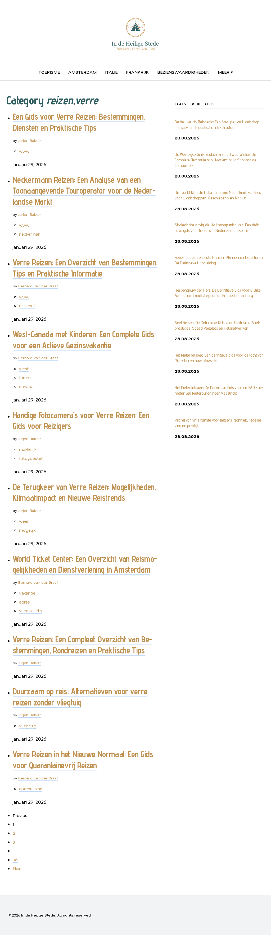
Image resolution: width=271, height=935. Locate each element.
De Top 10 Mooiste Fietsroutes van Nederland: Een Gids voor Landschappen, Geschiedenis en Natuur (218, 195)
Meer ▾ (225, 72)
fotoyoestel (31, 458)
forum (25, 377)
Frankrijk (137, 72)
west (24, 368)
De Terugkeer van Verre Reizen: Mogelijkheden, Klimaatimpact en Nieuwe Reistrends (84, 492)
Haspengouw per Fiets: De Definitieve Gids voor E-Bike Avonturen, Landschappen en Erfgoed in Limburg (218, 293)
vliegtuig (27, 725)
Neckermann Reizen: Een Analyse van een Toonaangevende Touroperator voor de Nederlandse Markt (84, 191)
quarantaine (30, 788)
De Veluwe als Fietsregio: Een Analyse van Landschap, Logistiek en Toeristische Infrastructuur (217, 124)
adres (24, 602)
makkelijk (27, 449)
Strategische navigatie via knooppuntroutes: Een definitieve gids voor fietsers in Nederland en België (218, 227)
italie (111, 72)
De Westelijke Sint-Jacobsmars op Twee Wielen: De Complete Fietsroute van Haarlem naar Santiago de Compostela (215, 160)
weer (24, 521)
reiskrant (27, 305)
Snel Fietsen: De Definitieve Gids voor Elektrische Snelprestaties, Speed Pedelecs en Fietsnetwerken (217, 325)
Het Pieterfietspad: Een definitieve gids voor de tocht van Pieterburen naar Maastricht (219, 358)
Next (17, 868)
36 (15, 859)
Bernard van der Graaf (38, 285)
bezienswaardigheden (183, 72)
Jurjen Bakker (29, 140)
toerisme (49, 72)
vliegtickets (30, 610)
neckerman (29, 234)
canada (26, 386)
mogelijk (27, 530)
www (24, 151)
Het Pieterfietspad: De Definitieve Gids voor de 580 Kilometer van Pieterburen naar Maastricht (219, 390)
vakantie (27, 593)
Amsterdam (82, 72)
